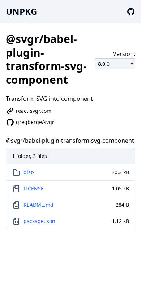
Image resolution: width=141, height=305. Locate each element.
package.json (39, 221)
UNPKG (21, 11)
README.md (39, 204)
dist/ (29, 172)
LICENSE (34, 188)
